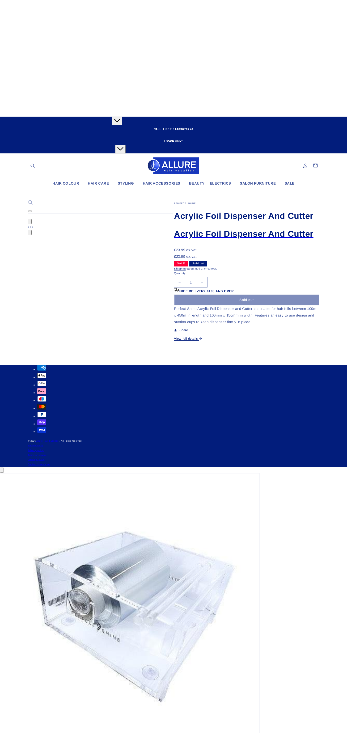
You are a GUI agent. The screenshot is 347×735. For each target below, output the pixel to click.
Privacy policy (36, 450)
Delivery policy (36, 459)
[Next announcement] (120, 149)
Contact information (39, 464)
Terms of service (37, 455)
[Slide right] (30, 232)
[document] (173, 604)
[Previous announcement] (117, 121)
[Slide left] (30, 221)
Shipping (180, 268)
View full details (186, 338)
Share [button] (183, 330)
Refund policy (35, 445)
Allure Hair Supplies (47, 440)
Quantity (180, 273)
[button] (33, 166)
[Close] (2, 470)
